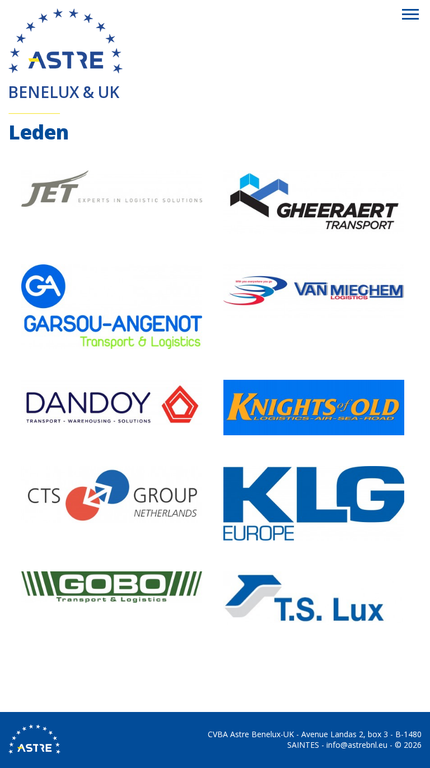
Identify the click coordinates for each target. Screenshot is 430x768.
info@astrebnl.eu (356, 744)
